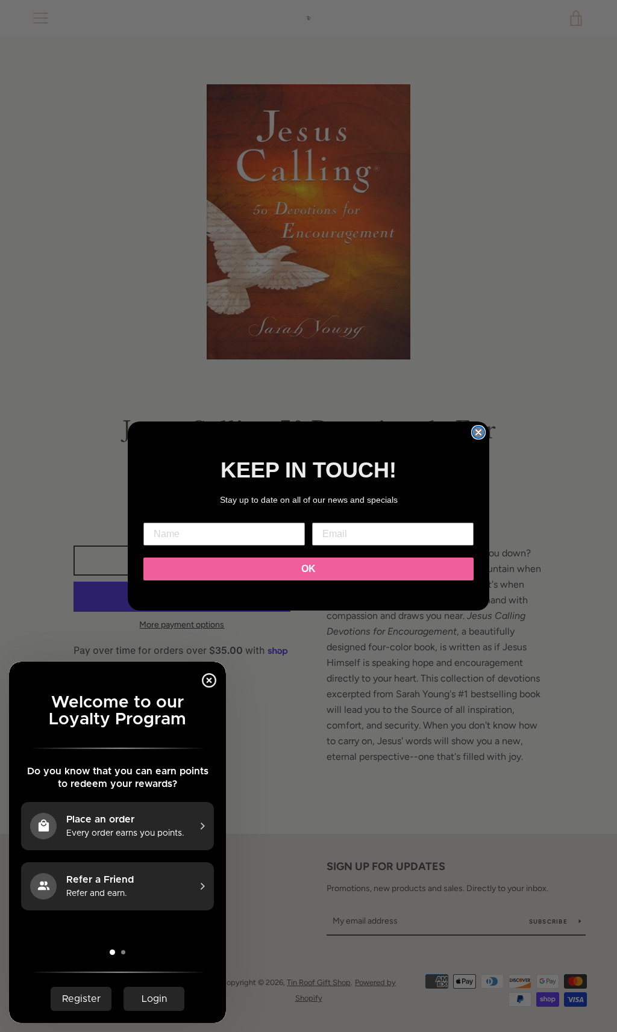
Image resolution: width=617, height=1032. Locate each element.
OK (308, 569)
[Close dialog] (478, 432)
